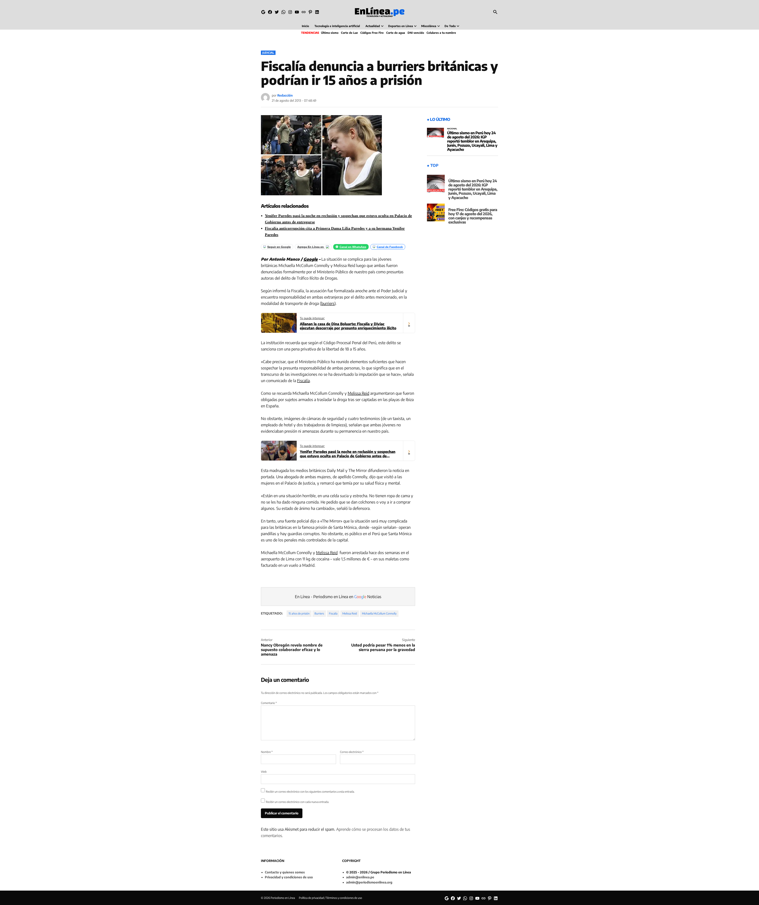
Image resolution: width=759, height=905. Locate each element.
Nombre (267, 752)
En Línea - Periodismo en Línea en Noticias (338, 596)
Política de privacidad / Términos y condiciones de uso (330, 897)
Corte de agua (395, 32)
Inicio (305, 26)
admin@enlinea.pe (360, 877)
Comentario (269, 703)
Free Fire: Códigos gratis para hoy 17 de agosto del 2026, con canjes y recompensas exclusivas (472, 215)
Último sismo (329, 32)
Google (310, 259)
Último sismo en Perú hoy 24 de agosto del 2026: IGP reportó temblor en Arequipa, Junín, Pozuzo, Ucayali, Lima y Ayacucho (472, 141)
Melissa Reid (358, 393)
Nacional (452, 129)
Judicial (268, 52)
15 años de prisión (299, 613)
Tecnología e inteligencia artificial (337, 26)
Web (264, 771)
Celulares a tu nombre (441, 32)
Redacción (285, 95)
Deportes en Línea (400, 26)
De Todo (450, 26)
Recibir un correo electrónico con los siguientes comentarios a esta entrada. (310, 791)
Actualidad (372, 26)
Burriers (319, 613)
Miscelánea (428, 26)
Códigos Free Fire (372, 32)
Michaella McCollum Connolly (379, 613)
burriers (327, 303)
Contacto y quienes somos (285, 872)
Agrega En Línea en (311, 246)
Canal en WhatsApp (353, 246)
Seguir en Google (279, 246)
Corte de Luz (349, 32)
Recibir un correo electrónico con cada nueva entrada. (297, 802)
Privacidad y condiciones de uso (289, 877)
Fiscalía (303, 380)
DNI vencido (416, 32)
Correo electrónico (351, 752)
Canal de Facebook (390, 246)
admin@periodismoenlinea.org (369, 882)
